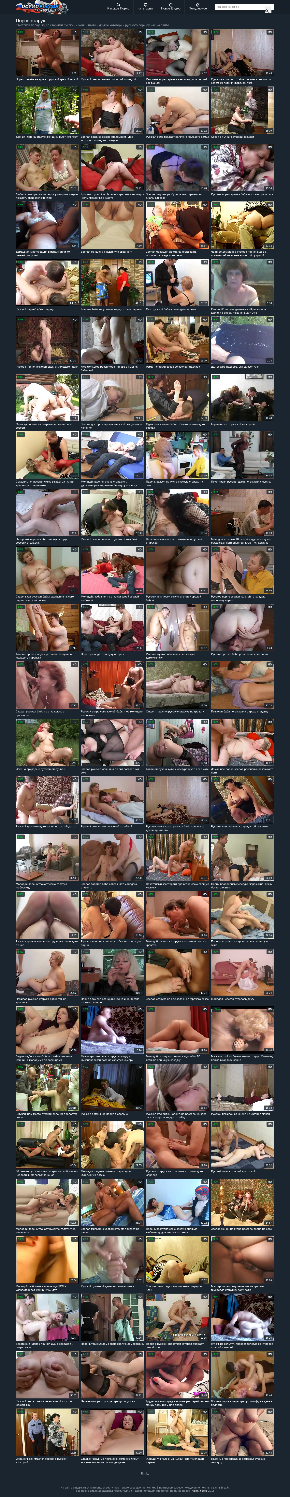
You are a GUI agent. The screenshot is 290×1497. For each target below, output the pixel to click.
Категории (145, 8)
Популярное (198, 8)
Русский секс (199, 1490)
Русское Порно (118, 8)
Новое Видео (171, 8)
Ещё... (145, 1473)
